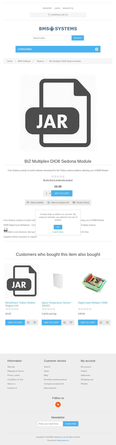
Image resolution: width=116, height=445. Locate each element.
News (46, 371)
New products (50, 388)
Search (47, 367)
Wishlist (84, 384)
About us (11, 384)
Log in (57, 8)
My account (86, 367)
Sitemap (11, 367)
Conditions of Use (15, 379)
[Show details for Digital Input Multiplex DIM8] (94, 281)
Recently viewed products (55, 379)
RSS (58, 404)
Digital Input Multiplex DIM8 (92, 302)
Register (47, 8)
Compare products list (54, 384)
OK (58, 227)
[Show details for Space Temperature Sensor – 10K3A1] (58, 281)
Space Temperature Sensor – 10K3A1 (57, 304)
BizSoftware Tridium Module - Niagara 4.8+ (20, 304)
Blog (46, 375)
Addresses (85, 375)
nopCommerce (63, 440)
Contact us (12, 388)
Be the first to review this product (58, 180)
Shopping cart (87, 379)
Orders (84, 371)
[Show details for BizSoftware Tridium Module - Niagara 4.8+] (21, 281)
